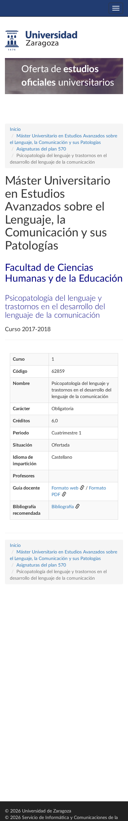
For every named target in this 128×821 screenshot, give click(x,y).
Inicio (15, 129)
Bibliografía (63, 507)
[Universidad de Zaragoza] (41, 40)
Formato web (65, 488)
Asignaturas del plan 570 (41, 149)
